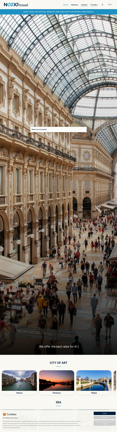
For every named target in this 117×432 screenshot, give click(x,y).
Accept (105, 413)
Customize (104, 417)
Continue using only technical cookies (104, 423)
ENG (110, 4)
